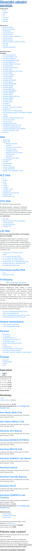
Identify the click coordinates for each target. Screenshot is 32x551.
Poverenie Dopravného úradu (11, 265)
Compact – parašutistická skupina (12, 107)
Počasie (4, 356)
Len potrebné (12, 550)
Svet (4, 365)
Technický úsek (10, 154)
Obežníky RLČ (7, 191)
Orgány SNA (6, 142)
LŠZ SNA (5, 231)
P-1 (4, 178)
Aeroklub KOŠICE (8, 73)
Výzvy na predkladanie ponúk (11, 326)
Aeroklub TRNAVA (8, 100)
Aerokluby (6, 17)
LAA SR (5, 114)
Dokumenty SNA (7, 163)
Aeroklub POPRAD (8, 85)
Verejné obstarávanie (9, 169)
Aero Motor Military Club (10, 57)
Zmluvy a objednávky (9, 167)
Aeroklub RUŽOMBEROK (10, 91)
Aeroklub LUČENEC (8, 75)
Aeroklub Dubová (8, 66)
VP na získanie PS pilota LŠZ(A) (12, 256)
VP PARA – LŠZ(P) (8, 189)
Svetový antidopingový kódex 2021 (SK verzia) (16, 315)
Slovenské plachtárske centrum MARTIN (14, 128)
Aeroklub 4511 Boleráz (9, 58)
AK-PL (4, 182)
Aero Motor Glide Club (9, 55)
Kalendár (5, 19)
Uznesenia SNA (7, 160)
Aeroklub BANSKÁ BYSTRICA (11, 60)
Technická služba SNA (12, 270)
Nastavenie (4, 550)
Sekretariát (9, 156)
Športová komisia (11, 149)
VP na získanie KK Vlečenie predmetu (13, 260)
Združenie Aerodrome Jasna (11, 130)
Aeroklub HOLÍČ (7, 69)
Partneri (4, 331)
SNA (4, 14)
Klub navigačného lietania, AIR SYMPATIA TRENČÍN (17, 112)
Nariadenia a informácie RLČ (11, 193)
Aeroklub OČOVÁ (8, 82)
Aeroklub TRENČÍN (8, 98)
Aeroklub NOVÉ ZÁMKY (9, 80)
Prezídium (9, 145)
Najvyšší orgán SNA (11, 143)
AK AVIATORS (7, 105)
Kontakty (5, 21)
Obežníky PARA (7, 194)
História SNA (6, 140)
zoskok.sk (6, 132)
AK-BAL (5, 184)
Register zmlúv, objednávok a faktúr (13, 170)
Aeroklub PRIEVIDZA (9, 89)
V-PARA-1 (5, 185)
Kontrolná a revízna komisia (14, 147)
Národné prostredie (8, 275)
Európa (5, 363)
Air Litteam (6, 103)
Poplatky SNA (7, 165)
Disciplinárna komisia (12, 151)
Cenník (5, 254)
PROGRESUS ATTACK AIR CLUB (12, 125)
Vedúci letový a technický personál (13, 252)
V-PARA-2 (5, 187)
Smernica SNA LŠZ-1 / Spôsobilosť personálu (15, 261)
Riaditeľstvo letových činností (14, 152)
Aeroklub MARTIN (8, 76)
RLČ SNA (5, 175)
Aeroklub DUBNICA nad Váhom (12, 64)
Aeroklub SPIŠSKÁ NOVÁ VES (11, 96)
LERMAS (5, 116)
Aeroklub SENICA (8, 94)
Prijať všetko (21, 550)
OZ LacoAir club (7, 121)
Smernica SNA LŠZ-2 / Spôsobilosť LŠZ (14, 263)
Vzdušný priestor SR (8, 196)
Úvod (4, 10)
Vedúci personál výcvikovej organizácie (14, 221)
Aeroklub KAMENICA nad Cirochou (13, 71)
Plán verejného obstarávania (11, 324)
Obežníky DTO (7, 226)
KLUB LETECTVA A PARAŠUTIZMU (12, 110)
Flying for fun (6, 109)
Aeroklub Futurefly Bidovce (10, 67)
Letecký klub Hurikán (9, 119)
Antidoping (6, 279)
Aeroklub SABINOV (8, 93)
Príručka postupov (8, 222)
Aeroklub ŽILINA (7, 101)
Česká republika (7, 361)
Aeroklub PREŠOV (8, 87)
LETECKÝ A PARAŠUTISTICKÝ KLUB (13, 118)
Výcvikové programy (9, 224)
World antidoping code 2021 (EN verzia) (14, 317)
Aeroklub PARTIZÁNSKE (9, 84)
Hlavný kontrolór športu (12, 158)
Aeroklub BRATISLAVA (9, 62)
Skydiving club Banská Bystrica (12, 127)
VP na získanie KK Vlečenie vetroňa (13, 258)
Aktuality (5, 12)
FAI (4, 16)
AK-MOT (5, 180)
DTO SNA (5, 201)
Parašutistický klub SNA (9, 123)
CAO (4, 273)
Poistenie (5, 161)
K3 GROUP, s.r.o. (11, 523)
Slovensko (6, 360)
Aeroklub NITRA (7, 78)
